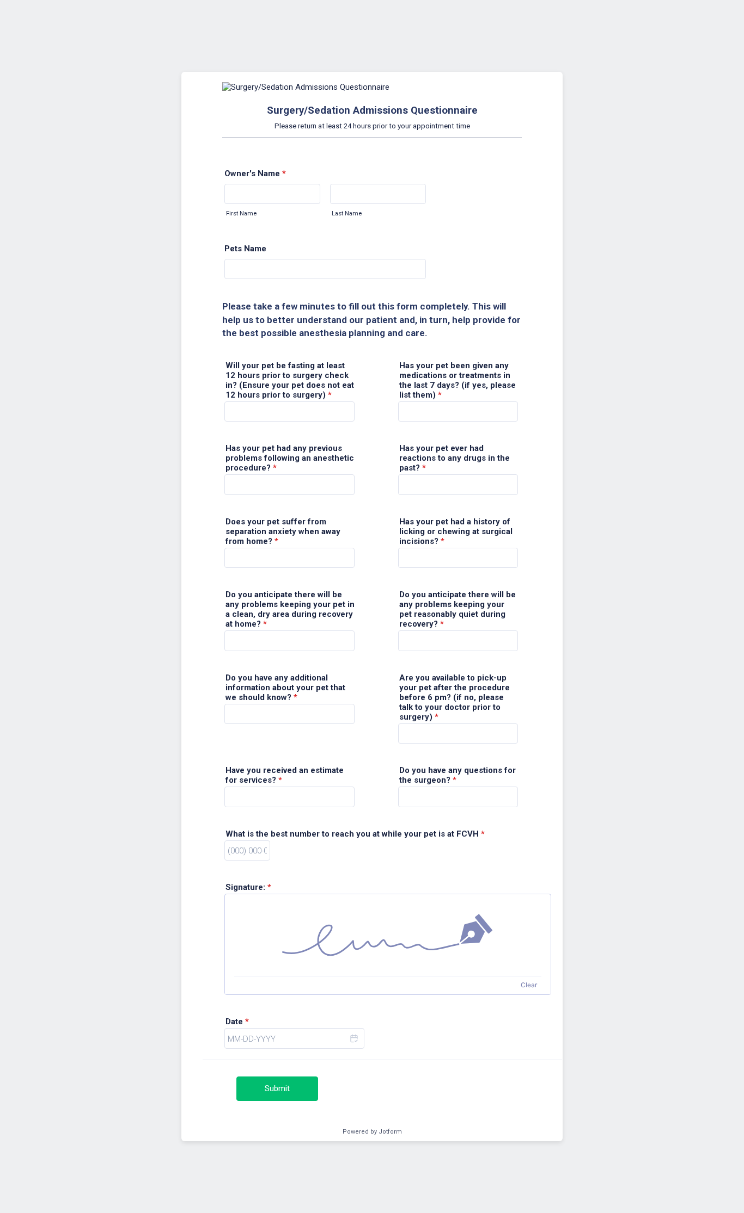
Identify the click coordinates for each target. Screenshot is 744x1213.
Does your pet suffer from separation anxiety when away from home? (282, 531)
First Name (241, 213)
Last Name (347, 213)
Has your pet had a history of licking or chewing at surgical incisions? (456, 531)
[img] (388, 935)
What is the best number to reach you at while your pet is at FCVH (355, 834)
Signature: (248, 887)
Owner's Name (255, 173)
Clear (529, 985)
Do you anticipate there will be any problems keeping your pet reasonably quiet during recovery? (457, 609)
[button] (353, 1038)
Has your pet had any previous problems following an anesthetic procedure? (289, 458)
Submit (277, 1088)
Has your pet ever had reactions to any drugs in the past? (454, 458)
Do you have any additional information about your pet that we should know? (285, 687)
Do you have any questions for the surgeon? (457, 775)
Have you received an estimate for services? (284, 775)
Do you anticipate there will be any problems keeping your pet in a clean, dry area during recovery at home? (290, 609)
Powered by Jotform (372, 1131)
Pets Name (245, 248)
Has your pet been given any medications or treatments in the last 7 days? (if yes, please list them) (457, 380)
